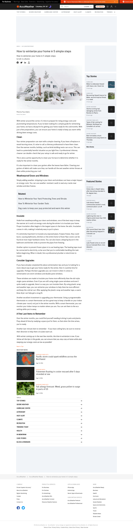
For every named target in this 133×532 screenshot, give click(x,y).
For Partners (45, 490)
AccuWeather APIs (47, 496)
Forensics (32, 2)
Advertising (40, 2)
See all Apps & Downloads (75, 493)
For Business (6, 2)
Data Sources (84, 527)
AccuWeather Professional (75, 503)
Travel (94, 511)
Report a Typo (20, 346)
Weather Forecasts (42, 354)
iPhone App (71, 487)
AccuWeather (21, 477)
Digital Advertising (22, 493)
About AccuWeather (22, 490)
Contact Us (20, 502)
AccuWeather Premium (74, 500)
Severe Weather (97, 502)
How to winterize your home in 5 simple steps (62, 477)
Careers (19, 496)
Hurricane (95, 496)
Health (95, 493)
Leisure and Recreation (99, 499)
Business (95, 490)
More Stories (90, 147)
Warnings (17, 2)
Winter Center (96, 516)
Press (18, 499)
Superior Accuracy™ (51, 2)
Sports (95, 508)
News (18, 46)
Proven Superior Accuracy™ (24, 487)
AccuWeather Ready (28, 46)
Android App (71, 490)
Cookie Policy (65, 527)
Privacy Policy (56, 527)
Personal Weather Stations (49, 502)
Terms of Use (47, 527)
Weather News (40, 369)
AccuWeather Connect (48, 499)
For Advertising (46, 493)
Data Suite (24, 2)
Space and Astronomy (99, 505)
